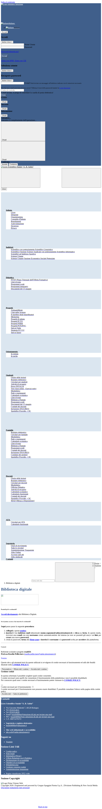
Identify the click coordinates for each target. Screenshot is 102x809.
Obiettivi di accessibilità (15, 763)
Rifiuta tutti (21, 669)
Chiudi (4, 102)
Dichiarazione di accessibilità (17, 760)
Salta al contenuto (8, 2)
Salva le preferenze (20, 694)
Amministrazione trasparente (17, 769)
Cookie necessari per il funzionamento (16, 687)
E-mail (27, 83)
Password (28, 47)
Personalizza (6, 669)
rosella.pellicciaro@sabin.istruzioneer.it (40, 654)
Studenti (97, 566)
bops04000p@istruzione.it (32, 714)
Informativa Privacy (14, 756)
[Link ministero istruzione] (12, 4)
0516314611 (14, 710)
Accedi (4, 32)
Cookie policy (11, 751)
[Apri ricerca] (81, 178)
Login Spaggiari (64, 88)
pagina (23, 631)
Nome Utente (30, 44)
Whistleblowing (12, 765)
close (4, 189)
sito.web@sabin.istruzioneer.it (17, 732)
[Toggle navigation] (20, 178)
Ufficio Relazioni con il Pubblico (19, 758)
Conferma (13, 164)
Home (96, 563)
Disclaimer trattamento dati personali (15, 788)
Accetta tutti (39, 669)
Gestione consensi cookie (16, 767)
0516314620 (14, 712)
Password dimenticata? (10, 52)
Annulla (4, 164)
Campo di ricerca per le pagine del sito (16, 581)
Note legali (10, 754)
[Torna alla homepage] (51, 167)
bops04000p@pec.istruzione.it (32, 717)
